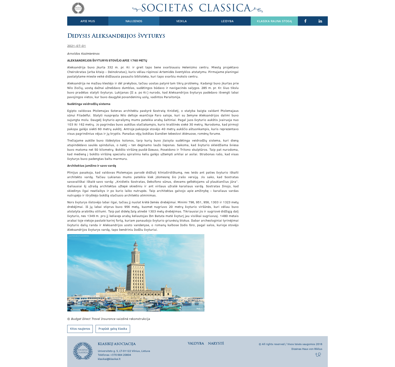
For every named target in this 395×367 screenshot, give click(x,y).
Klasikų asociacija (198, 8)
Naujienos (133, 21)
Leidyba (227, 21)
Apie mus (87, 21)
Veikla (181, 21)
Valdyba (196, 344)
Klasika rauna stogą (274, 21)
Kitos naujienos (80, 329)
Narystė (216, 344)
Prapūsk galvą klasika (113, 329)
